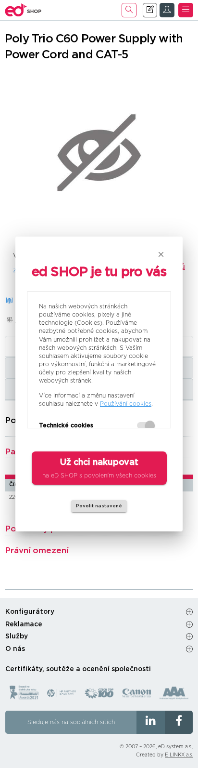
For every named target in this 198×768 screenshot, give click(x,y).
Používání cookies (125, 404)
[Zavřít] (161, 254)
